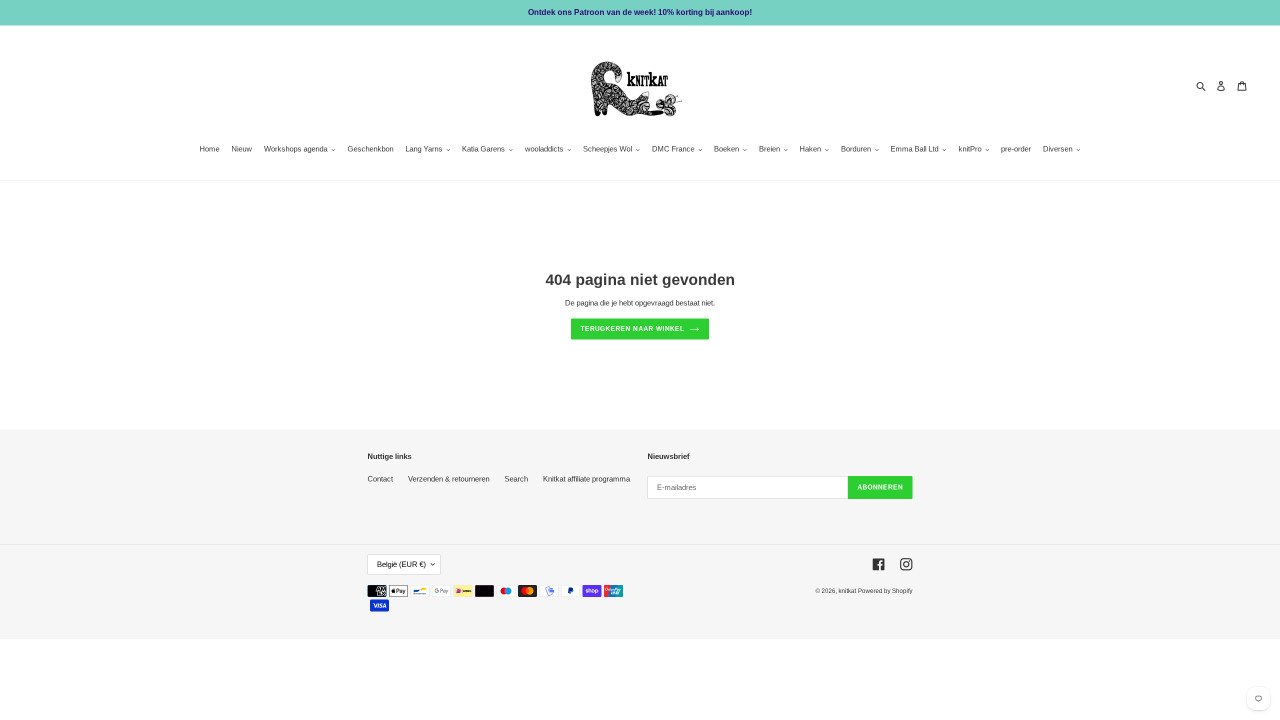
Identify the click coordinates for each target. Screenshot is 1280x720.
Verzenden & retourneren (449, 478)
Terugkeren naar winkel (632, 328)
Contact (380, 478)
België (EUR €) (401, 564)
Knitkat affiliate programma (586, 478)
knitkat (847, 591)
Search (516, 478)
